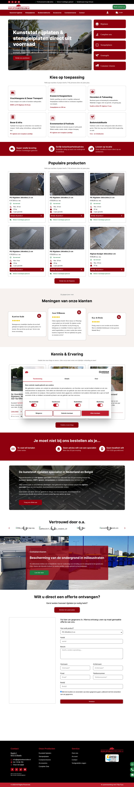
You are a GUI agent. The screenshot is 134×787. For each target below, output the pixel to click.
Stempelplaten (30, 13)
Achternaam (97, 664)
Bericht (62, 647)
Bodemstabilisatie (44, 13)
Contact (82, 13)
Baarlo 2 (14, 753)
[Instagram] (12, 2)
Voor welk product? (67, 628)
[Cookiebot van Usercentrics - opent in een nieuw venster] (100, 372)
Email (62, 673)
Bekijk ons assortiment (22, 58)
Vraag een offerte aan (30, 502)
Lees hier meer (39, 572)
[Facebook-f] (12, 769)
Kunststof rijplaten (16, 13)
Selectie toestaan (67, 413)
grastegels (16, 52)
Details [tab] (67, 379)
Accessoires (57, 13)
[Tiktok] (15, 2)
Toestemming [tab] (37, 379)
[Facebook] (9, 2)
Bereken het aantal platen (67, 610)
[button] (9, 528)
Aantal (62, 637)
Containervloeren (70, 13)
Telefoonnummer (99, 673)
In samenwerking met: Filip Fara (112, 785)
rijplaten (20, 403)
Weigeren (39, 413)
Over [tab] (96, 379)
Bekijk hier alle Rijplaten (67, 281)
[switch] (56, 405)
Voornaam (63, 664)
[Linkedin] (19, 2)
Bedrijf (62, 682)
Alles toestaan (95, 413)
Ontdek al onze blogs (67, 425)
